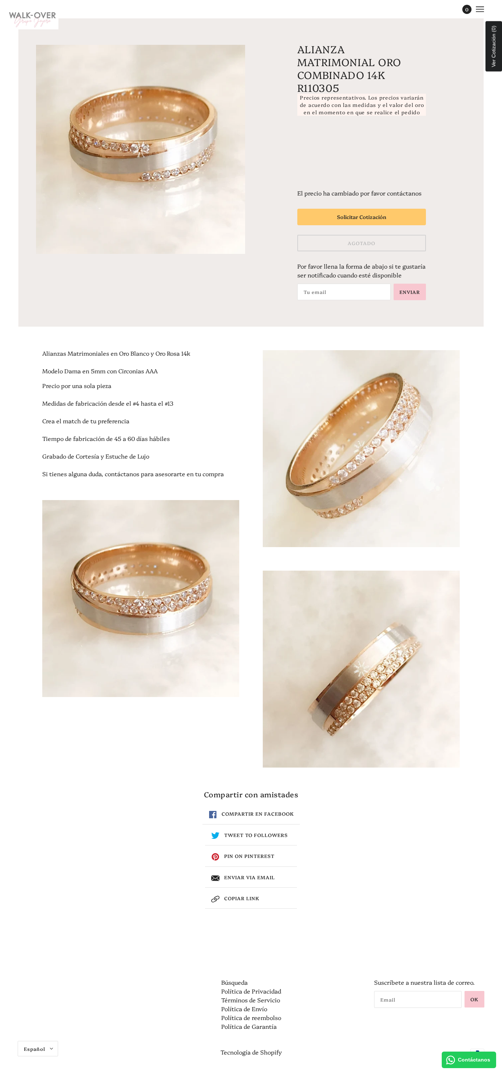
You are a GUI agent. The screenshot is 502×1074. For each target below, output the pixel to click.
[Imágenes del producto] (140, 598)
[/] (32, 18)
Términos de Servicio (250, 1000)
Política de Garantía (249, 1026)
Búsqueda (234, 982)
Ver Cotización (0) (493, 46)
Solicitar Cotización (361, 216)
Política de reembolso (251, 1017)
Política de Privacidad (251, 991)
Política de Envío (244, 1009)
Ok (474, 999)
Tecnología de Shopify (251, 1052)
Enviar (409, 291)
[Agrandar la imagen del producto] (140, 149)
